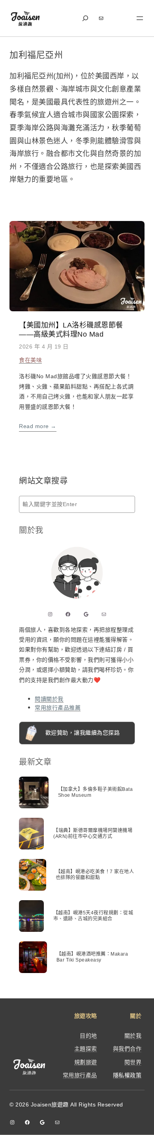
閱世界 (133, 1062)
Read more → (37, 426)
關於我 (133, 1035)
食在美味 (30, 360)
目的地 (88, 1035)
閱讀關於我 (49, 699)
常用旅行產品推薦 (58, 708)
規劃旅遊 (85, 1062)
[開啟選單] (140, 18)
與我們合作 (127, 1048)
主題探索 (85, 1048)
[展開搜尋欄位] (85, 18)
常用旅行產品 (80, 1075)
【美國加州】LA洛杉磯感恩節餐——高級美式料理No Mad (71, 329)
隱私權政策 (127, 1075)
